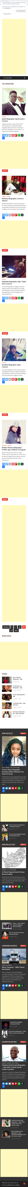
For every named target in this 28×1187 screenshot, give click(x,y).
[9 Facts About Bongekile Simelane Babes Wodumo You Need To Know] (14, 766)
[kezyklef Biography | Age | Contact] (14, 350)
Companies (9, 965)
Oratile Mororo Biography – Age (17, 686)
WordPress (11, 1185)
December (4, 445)
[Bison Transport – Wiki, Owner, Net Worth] (14, 963)
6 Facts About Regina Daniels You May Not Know (17, 834)
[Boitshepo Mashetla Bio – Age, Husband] (7, 712)
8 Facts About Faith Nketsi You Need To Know (17, 825)
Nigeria (8, 196)
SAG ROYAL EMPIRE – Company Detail (16, 1023)
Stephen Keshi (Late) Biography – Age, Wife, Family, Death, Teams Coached (13, 1067)
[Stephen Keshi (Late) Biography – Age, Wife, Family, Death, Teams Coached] (14, 1061)
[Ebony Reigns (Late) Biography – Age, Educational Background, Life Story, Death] (6, 1131)
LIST (8, 869)
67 (11, 630)
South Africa (16, 767)
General (4, 116)
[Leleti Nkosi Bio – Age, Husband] (7, 703)
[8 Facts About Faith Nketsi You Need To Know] (5, 825)
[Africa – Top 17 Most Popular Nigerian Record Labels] (7, 923)
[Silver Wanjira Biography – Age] (7, 677)
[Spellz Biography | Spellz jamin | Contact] (14, 102)
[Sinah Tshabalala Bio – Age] (7, 694)
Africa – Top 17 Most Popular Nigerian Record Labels (19, 924)
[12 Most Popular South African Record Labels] (14, 868)
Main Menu (8, 78)
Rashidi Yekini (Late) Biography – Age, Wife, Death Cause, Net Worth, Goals (18, 1123)
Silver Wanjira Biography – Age (17, 678)
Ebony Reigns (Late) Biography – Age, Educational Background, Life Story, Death (18, 1133)
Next (16, 630)
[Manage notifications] (24, 1183)
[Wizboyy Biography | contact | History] (14, 186)
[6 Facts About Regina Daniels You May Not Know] (5, 834)
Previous (6, 627)
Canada (4, 965)
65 (19, 627)
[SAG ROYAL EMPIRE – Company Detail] (5, 1022)
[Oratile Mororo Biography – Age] (7, 686)
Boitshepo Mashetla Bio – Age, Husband (19, 712)
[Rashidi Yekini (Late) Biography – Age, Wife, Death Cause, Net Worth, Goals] (6, 1120)
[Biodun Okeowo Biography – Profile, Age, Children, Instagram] (14, 432)
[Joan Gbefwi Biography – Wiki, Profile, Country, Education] (4, 1031)
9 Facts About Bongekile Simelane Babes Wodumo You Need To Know (13, 772)
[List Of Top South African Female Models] (5, 932)
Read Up (5, 170)
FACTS (3, 767)
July (11, 767)
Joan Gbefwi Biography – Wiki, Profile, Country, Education (17, 1032)
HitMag (17, 1185)
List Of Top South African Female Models (16, 933)
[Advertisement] (14, 33)
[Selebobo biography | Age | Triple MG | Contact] (14, 267)
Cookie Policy (7, 8)
